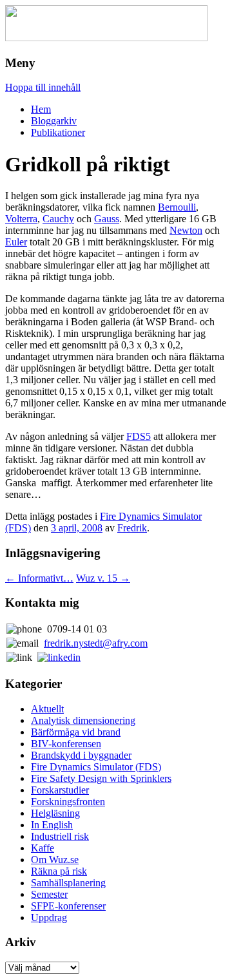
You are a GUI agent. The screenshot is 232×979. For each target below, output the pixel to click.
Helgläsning (55, 813)
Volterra (21, 218)
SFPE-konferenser (68, 905)
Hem (41, 109)
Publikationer (58, 132)
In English (52, 824)
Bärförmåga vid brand (76, 732)
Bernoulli (177, 207)
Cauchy (58, 218)
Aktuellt (47, 708)
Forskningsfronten (68, 801)
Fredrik (132, 527)
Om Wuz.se (55, 859)
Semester (49, 894)
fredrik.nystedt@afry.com (96, 643)
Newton (185, 230)
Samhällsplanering (68, 882)
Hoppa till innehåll (43, 87)
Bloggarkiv (54, 120)
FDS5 (138, 436)
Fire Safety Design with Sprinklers (101, 778)
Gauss (106, 218)
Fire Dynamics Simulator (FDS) (96, 766)
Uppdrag (49, 917)
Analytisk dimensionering (83, 720)
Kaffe (42, 847)
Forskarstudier (60, 789)
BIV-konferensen (66, 743)
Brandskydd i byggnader (81, 755)
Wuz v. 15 (103, 578)
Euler (16, 241)
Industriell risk (60, 836)
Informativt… (39, 578)
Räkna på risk (59, 871)
